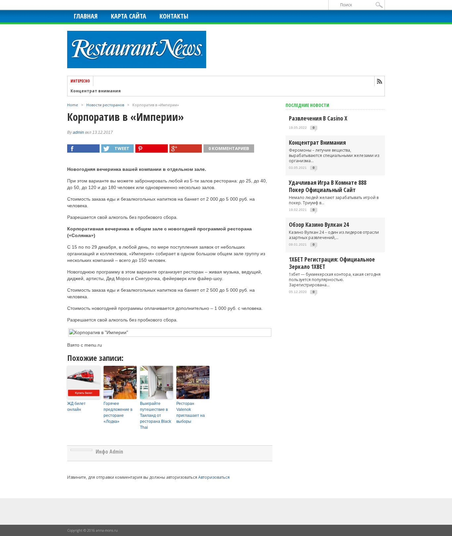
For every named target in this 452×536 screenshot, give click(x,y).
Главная (86, 16)
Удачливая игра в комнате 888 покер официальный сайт (327, 186)
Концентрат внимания (95, 91)
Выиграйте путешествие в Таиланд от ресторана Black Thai (155, 415)
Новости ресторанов (105, 104)
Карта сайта (128, 16)
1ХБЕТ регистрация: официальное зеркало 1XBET (332, 263)
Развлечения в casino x (318, 118)
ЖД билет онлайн (76, 406)
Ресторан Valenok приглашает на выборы (190, 412)
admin (78, 132)
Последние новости (307, 105)
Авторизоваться (214, 477)
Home (72, 104)
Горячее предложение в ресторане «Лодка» (118, 412)
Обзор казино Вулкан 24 (319, 224)
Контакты (173, 16)
